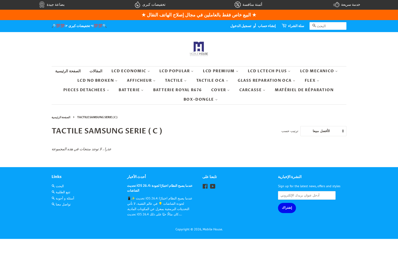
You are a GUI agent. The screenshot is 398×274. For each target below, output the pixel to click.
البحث (60, 186)
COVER (219, 90)
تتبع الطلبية (63, 192)
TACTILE (174, 80)
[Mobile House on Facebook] (205, 187)
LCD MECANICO (317, 71)
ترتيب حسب (289, 131)
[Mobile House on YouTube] (212, 187)
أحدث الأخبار (136, 176)
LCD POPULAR (175, 71)
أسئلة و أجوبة (65, 198)
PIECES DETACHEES (85, 90)
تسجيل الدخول (240, 26)
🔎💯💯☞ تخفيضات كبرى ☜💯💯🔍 (79, 26)
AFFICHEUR (140, 80)
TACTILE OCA (211, 80)
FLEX (311, 80)
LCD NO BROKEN (96, 80)
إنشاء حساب (267, 26)
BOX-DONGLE (199, 99)
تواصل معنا (63, 204)
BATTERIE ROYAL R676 (177, 90)
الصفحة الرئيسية (68, 71)
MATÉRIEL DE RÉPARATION (304, 90)
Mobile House (212, 229)
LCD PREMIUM (219, 71)
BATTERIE (130, 90)
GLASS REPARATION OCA (265, 80)
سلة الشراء (296, 26)
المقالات (96, 71)
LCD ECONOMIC (129, 71)
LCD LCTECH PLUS (268, 71)
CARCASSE (251, 90)
